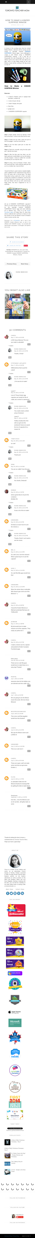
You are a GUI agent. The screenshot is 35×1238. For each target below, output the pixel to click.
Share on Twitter (15, 245)
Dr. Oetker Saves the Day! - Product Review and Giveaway (18, 1155)
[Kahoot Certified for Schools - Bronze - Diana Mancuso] (15, 968)
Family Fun (26, 251)
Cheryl (13, 335)
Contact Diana (20, 889)
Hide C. (13, 568)
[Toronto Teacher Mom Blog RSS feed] (22, 894)
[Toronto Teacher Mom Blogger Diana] (14, 868)
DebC (13, 464)
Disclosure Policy (8, 1236)
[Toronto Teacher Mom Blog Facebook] (7, 894)
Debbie (13, 490)
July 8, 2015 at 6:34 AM (17, 713)
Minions (15, 254)
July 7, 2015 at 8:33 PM (17, 695)
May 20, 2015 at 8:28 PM (17, 605)
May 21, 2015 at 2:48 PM (17, 623)
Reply (29, 344)
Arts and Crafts (24, 249)
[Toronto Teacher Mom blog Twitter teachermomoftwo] (11, 894)
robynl (14, 676)
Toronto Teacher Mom (21, 839)
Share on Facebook (18, 242)
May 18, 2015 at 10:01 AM (18, 440)
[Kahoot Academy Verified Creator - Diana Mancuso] (15, 916)
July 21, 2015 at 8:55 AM (17, 760)
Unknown (14, 520)
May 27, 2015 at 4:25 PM (20, 418)
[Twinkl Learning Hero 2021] (15, 1061)
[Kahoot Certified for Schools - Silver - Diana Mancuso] (15, 957)
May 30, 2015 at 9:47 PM (17, 642)
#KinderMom (17, 220)
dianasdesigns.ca (10, 886)
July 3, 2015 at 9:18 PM (17, 678)
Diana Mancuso (22, 272)
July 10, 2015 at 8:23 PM (17, 730)
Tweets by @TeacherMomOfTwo (15, 1130)
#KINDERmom (15, 249)
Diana (6, 869)
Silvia (13, 777)
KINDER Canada (11, 253)
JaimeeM (14, 621)
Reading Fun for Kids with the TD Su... (17, 316)
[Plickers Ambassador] (15, 990)
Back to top (25, 1236)
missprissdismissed (18, 711)
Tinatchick (15, 439)
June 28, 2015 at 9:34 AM (17, 660)
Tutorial (20, 254)
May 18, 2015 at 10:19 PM (21, 351)
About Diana (9, 889)
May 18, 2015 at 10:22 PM (21, 535)
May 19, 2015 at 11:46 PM (17, 570)
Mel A (13, 550)
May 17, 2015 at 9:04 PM (17, 365)
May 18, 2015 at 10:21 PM (21, 408)
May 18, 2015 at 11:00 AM (17, 466)
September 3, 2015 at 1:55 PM (19, 797)
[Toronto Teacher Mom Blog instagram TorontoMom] (15, 894)
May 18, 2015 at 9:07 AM (17, 392)
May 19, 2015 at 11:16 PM (17, 552)
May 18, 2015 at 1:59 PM (17, 492)
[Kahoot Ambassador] (15, 934)
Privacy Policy (16, 1236)
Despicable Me (9, 251)
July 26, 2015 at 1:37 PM (17, 779)
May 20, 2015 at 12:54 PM (18, 586)
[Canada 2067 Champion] (15, 1076)
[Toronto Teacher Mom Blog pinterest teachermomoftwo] (18, 894)
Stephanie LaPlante (18, 363)
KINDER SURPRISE (22, 253)
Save (26, 245)
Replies (11, 345)
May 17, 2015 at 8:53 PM (17, 337)
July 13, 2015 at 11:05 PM (17, 746)
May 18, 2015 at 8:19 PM (17, 522)
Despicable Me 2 (18, 251)
